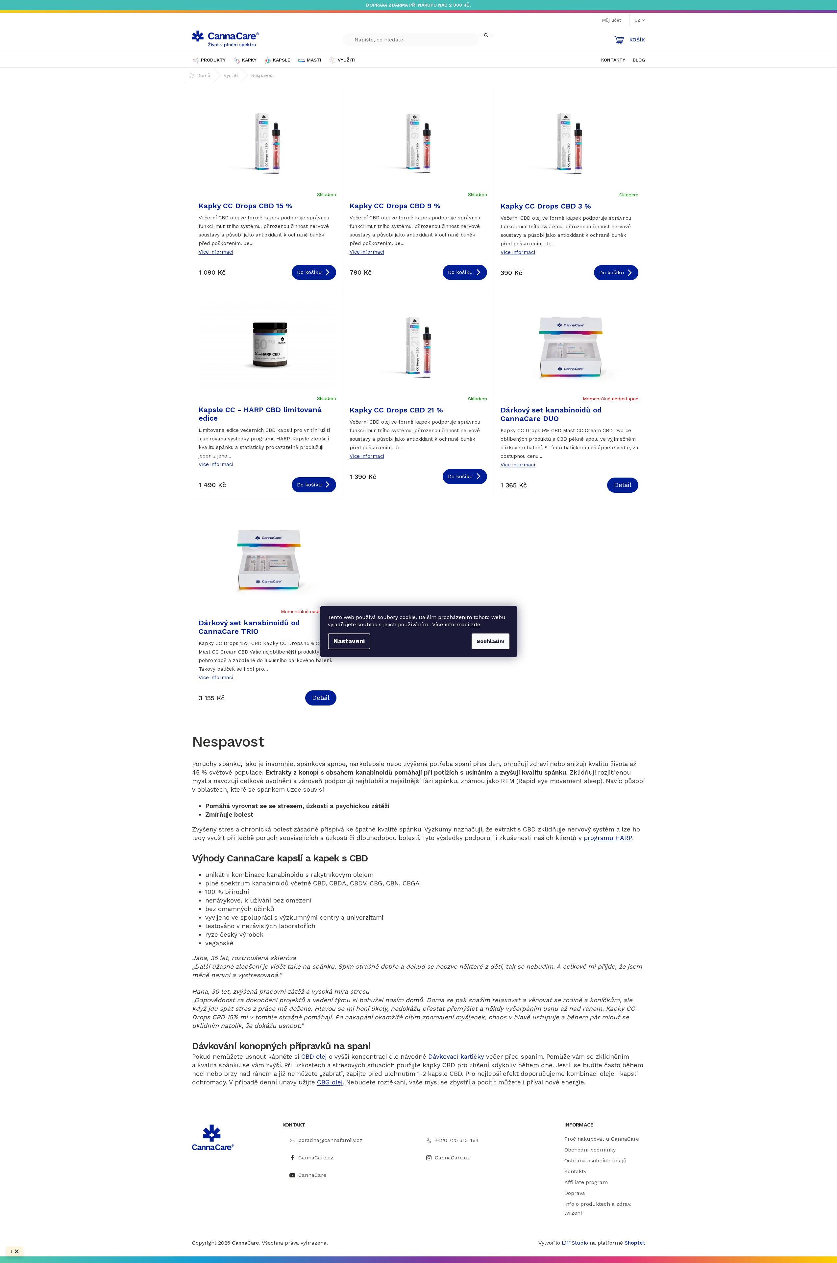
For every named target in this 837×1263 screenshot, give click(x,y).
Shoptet (635, 1243)
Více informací (216, 252)
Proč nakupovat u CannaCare (601, 1139)
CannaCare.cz (315, 1157)
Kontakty (575, 1171)
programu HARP (607, 838)
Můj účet (611, 20)
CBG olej (330, 1082)
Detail (622, 485)
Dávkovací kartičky (457, 1056)
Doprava (574, 1193)
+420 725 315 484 (457, 1140)
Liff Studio (576, 1243)
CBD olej (314, 1056)
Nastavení (349, 641)
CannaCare (312, 1175)
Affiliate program (586, 1182)
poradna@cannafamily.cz (330, 1140)
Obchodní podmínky (590, 1150)
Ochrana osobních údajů (595, 1160)
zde (475, 624)
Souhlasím (491, 641)
